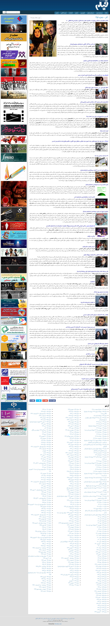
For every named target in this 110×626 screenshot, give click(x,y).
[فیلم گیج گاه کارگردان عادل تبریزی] (14, 140)
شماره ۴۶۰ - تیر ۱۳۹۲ (46, 409)
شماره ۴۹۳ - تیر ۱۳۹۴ (74, 519)
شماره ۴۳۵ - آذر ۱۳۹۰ (46, 461)
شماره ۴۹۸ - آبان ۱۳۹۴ (74, 508)
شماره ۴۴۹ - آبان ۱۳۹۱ (46, 432)
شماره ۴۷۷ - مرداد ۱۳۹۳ (74, 552)
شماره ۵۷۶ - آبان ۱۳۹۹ (102, 560)
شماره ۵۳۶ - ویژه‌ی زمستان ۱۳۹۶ (72, 430)
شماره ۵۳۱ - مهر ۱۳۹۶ (74, 440)
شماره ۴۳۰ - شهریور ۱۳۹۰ (45, 473)
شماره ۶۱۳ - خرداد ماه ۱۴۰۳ (101, 469)
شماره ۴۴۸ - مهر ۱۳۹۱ (46, 434)
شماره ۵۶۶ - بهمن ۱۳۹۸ (102, 573)
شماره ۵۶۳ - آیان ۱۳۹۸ (102, 579)
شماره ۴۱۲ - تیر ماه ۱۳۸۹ (46, 511)
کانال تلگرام (37, 618)
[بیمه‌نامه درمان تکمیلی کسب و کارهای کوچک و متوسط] (14, 19)
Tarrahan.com (58, 624)
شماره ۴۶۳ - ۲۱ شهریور (74, 581)
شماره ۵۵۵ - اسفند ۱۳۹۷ (101, 595)
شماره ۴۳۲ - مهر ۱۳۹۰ (46, 467)
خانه (106, 13)
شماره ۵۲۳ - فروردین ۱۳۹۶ (73, 457)
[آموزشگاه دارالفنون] (14, 286)
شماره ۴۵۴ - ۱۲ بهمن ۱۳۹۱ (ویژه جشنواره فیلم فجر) (40, 422)
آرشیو (76, 13)
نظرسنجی (53, 618)
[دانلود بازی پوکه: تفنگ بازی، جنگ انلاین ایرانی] (14, 63)
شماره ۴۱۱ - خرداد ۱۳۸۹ (46, 513)
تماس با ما (43, 618)
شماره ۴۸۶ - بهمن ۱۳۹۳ (74, 533)
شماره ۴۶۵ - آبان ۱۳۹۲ (74, 577)
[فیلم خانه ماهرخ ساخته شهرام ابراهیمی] (14, 130)
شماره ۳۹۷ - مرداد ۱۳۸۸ (46, 542)
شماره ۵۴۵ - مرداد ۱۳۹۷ (74, 411)
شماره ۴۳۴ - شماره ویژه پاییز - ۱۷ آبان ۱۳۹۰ (42, 463)
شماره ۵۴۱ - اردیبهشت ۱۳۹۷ (73, 420)
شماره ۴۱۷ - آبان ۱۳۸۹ (46, 500)
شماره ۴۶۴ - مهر (75, 579)
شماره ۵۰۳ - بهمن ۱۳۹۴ (74, 498)
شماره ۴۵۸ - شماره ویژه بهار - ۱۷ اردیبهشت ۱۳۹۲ (41, 413)
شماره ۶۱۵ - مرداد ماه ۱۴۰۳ (101, 465)
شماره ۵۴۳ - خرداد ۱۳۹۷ (74, 416)
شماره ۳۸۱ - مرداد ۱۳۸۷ (46, 579)
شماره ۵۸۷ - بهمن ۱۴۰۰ (102, 537)
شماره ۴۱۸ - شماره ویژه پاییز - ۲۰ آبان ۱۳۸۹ (42, 498)
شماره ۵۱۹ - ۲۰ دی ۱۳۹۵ (74, 465)
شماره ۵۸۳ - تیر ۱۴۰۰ (102, 546)
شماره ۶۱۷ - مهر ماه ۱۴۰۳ (101, 461)
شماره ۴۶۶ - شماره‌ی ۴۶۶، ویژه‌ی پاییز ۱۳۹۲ (70, 575)
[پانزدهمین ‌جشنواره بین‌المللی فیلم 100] (14, 28)
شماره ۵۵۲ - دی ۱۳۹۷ (102, 601)
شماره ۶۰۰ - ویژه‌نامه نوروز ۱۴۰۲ (100, 508)
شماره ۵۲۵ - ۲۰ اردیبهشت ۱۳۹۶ (72, 453)
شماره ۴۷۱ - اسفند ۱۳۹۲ (74, 564)
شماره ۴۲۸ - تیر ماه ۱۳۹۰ (46, 477)
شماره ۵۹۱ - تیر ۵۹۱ (102, 529)
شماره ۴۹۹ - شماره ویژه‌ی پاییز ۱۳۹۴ (71, 506)
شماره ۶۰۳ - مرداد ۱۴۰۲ (102, 502)
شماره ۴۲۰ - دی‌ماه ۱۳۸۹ (46, 494)
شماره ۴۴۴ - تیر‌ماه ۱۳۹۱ (46, 442)
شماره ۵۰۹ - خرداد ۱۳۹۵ (74, 486)
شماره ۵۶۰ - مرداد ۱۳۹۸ (102, 585)
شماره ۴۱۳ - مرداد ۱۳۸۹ (46, 508)
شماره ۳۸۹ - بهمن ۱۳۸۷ (46, 560)
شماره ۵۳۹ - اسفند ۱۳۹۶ (74, 424)
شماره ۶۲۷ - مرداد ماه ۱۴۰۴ (101, 432)
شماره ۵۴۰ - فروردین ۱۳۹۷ (73, 422)
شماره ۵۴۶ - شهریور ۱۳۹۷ (73, 409)
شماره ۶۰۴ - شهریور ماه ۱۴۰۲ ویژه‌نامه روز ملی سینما (96, 500)
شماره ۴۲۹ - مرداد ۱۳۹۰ (46, 475)
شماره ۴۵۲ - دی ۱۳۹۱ (46, 426)
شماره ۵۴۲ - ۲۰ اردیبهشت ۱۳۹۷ (72, 418)
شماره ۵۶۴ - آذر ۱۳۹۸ (102, 577)
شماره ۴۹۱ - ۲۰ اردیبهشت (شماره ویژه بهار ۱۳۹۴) (69, 523)
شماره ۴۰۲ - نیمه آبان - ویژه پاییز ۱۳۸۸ (43, 531)
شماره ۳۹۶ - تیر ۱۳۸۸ (46, 544)
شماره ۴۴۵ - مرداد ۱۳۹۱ (46, 440)
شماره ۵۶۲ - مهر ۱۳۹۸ (102, 581)
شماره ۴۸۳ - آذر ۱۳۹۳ (74, 539)
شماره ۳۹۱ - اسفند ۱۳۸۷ (46, 554)
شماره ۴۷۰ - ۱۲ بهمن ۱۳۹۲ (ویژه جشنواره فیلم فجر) (68, 566)
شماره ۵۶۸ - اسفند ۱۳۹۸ (101, 568)
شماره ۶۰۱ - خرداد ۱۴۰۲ (102, 506)
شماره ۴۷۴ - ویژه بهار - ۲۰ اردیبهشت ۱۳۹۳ (70, 558)
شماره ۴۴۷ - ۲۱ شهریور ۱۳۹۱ (45, 436)
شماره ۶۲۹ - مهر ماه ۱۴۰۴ (101, 428)
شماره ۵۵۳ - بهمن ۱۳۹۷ (102, 599)
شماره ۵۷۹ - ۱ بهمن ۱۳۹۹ (101, 554)
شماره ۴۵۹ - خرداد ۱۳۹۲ (46, 411)
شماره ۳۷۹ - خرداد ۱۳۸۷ (46, 583)
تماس (57, 13)
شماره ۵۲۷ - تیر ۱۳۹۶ (74, 449)
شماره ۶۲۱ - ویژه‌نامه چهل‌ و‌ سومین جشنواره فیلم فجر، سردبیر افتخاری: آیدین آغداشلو (95, 450)
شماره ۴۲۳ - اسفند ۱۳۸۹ (46, 488)
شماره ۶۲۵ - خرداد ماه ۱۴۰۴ (101, 436)
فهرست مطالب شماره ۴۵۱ (35, 18)
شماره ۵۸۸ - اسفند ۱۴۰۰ (102, 535)
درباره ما (48, 618)
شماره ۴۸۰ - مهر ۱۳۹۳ (74, 546)
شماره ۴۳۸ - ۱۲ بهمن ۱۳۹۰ (45, 455)
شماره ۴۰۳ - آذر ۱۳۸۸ (46, 529)
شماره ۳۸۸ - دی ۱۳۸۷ (46, 562)
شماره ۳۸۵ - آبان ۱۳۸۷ (46, 568)
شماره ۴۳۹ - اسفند (47, 453)
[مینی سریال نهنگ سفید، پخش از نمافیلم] (14, 72)
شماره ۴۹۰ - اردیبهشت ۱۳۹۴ (73, 525)
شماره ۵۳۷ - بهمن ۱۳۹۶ (74, 428)
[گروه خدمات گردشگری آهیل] (14, 235)
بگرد (4, 12)
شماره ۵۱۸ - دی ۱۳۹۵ (74, 467)
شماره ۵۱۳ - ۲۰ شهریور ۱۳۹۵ (73, 477)
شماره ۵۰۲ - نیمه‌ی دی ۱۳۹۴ (73, 500)
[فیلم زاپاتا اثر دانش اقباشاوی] (14, 194)
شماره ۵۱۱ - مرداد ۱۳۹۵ (74, 482)
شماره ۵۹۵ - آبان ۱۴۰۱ (102, 521)
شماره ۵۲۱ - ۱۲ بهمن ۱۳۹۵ (73, 461)
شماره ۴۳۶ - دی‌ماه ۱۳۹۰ (46, 459)
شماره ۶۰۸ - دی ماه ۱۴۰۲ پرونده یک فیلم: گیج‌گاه (96, 486)
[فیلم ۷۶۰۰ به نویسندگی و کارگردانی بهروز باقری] (14, 94)
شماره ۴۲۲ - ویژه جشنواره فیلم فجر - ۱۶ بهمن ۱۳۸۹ (40, 490)
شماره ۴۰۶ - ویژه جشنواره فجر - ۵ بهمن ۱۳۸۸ (41, 523)
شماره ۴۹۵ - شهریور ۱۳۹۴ (73, 515)
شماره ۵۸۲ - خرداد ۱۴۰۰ (102, 548)
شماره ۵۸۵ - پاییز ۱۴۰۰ (102, 542)
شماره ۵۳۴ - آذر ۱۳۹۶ (74, 434)
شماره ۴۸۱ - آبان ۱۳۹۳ (74, 544)
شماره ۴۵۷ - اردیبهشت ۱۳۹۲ (45, 416)
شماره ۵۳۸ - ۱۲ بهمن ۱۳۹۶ (73, 426)
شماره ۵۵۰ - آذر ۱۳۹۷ (102, 606)
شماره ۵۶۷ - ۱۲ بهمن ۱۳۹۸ (101, 570)
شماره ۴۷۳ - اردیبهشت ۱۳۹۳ (73, 560)
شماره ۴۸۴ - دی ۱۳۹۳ (74, 537)
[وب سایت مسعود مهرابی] (14, 171)
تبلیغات (58, 618)
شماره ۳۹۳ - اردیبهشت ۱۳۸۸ (45, 550)
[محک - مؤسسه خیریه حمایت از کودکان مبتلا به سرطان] (14, 46)
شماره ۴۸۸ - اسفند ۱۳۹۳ (74, 529)
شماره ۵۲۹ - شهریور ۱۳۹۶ (73, 444)
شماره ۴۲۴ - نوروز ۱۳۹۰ (46, 486)
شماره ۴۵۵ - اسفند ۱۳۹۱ (46, 420)
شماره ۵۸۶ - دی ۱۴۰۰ (102, 539)
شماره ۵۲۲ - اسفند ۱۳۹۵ (74, 459)
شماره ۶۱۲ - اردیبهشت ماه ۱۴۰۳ (100, 471)
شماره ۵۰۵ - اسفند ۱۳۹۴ (74, 494)
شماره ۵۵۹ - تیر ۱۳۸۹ (102, 587)
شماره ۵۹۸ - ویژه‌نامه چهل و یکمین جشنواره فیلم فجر (95, 515)
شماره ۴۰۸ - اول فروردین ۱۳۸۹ (45, 519)
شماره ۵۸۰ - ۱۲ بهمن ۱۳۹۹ (101, 552)
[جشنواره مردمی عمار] (14, 244)
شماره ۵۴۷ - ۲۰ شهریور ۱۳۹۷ (100, 612)
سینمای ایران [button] (99, 13)
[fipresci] (14, 157)
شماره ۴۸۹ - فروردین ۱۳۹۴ (73, 527)
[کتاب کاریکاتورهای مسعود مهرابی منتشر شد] (14, 83)
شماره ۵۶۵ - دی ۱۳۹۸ (102, 575)
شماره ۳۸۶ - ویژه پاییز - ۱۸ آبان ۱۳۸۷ (43, 566)
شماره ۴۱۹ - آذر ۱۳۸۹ (46, 496)
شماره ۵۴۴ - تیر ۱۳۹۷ (74, 413)
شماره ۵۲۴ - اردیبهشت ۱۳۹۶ (73, 455)
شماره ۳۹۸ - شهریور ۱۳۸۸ (45, 539)
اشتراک (70, 13)
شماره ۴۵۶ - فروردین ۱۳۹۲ (45, 418)
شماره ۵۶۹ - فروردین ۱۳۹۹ (101, 566)
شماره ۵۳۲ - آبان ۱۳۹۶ (74, 438)
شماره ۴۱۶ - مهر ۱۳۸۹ (46, 502)
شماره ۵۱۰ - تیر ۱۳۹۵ (74, 484)
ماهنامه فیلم (51, 620)
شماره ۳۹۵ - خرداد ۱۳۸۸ (46, 546)
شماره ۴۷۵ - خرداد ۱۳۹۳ (74, 556)
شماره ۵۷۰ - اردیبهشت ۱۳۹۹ (101, 564)
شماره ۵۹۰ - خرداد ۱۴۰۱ (102, 531)
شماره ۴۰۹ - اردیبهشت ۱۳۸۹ (45, 517)
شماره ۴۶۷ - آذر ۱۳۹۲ (74, 573)
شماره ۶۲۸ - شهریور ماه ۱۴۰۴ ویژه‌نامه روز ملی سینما (96, 430)
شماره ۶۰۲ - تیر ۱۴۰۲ (102, 504)
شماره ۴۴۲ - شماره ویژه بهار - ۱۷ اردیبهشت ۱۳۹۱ (41, 447)
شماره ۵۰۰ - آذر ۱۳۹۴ (74, 504)
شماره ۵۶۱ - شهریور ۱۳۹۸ (101, 583)
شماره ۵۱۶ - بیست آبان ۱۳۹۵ (73, 471)
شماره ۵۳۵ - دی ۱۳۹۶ (74, 432)
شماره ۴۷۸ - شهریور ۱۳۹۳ (73, 550)
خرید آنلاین (63, 13)
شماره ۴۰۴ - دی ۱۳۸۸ (46, 527)
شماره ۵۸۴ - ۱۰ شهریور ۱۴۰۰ (101, 544)
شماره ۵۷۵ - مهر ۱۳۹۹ (102, 562)
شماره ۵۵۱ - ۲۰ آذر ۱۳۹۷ (101, 603)
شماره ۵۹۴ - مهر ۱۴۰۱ (102, 523)
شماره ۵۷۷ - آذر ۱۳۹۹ (102, 558)
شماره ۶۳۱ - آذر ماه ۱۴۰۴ (101, 424)
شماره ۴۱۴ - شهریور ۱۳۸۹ (45, 506)
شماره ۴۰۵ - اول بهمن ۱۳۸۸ (45, 525)
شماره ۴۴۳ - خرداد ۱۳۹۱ (46, 444)
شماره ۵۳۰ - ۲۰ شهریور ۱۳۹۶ (73, 442)
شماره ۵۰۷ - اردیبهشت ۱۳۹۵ (73, 490)
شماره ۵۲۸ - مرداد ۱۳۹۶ (74, 447)
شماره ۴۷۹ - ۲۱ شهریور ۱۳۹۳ (73, 548)
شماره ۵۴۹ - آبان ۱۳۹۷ (102, 608)
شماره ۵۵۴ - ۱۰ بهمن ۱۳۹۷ (101, 597)
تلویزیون (83, 13)
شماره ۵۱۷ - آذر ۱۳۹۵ (74, 469)
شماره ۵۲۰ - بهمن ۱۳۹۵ (74, 463)
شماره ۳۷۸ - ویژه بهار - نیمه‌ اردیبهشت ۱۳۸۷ (41, 585)
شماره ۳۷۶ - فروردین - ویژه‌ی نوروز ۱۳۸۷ (42, 589)
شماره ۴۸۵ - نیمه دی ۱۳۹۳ (73, 535)
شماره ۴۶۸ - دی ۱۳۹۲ (74, 570)
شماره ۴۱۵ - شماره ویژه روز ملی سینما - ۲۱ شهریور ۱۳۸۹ (39, 504)
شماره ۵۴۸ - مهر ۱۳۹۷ (102, 610)
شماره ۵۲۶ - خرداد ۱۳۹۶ (74, 451)
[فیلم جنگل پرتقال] (14, 148)
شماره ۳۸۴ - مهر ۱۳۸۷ (46, 570)
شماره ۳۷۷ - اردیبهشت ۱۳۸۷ (45, 587)
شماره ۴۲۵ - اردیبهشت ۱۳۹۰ (45, 484)
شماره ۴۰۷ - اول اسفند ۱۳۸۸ (45, 521)
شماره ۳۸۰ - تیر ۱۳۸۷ (46, 581)
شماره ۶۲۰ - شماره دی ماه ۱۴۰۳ (100, 453)
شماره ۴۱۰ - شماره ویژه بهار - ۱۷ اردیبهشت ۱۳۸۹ (41, 515)
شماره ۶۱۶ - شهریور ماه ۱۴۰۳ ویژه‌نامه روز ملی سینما (96, 463)
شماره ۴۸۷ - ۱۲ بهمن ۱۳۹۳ (73, 531)
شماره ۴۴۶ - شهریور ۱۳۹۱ (45, 438)
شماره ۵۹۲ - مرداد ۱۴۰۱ (102, 527)
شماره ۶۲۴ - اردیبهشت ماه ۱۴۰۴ (100, 438)
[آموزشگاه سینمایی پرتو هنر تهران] (14, 214)
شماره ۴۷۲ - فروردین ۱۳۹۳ (73, 562)
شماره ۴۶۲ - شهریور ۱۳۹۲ (73, 583)
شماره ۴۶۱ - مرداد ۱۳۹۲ (74, 585)
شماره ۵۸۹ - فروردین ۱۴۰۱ (101, 533)
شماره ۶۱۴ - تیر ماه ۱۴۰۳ (101, 467)
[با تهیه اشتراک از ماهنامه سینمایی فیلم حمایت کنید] (14, 37)
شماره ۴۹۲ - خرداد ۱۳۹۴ (74, 521)
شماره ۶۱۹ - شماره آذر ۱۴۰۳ (101, 455)
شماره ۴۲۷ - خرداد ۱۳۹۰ (46, 480)
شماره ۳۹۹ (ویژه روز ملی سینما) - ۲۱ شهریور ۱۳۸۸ (40, 537)
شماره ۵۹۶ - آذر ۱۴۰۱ (102, 519)
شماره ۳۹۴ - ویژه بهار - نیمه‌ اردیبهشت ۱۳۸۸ (41, 548)
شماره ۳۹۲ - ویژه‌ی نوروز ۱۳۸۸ (44, 552)
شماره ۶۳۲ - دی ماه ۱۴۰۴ (101, 422)
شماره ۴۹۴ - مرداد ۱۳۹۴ (74, 517)
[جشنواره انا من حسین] (14, 278)
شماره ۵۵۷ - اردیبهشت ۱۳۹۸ (100, 591)
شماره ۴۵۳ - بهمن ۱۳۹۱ (46, 424)
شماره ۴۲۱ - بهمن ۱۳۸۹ (46, 492)
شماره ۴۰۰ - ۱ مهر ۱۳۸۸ (46, 535)
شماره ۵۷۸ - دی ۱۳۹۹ (102, 556)
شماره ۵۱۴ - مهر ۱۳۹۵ (74, 475)
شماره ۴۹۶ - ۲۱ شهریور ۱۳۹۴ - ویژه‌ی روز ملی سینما (68, 513)
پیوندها (66, 618)
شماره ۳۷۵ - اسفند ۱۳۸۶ (46, 591)
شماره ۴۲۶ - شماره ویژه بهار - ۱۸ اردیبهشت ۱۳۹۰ (41, 482)
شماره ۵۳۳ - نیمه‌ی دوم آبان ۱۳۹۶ (72, 436)
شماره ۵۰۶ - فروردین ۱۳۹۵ (73, 492)
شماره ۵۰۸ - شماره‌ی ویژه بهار (73, 488)
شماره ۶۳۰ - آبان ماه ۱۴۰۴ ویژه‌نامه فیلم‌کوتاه (97, 426)
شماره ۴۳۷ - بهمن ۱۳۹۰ (46, 457)
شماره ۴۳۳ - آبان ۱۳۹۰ (46, 465)
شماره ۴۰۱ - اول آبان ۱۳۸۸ (45, 533)
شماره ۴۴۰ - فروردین (47, 451)
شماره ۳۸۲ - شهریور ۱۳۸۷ (45, 577)
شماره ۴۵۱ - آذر (47, 428)
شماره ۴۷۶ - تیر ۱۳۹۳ (74, 554)
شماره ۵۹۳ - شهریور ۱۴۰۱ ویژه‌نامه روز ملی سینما (96, 525)
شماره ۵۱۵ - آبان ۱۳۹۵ (74, 473)
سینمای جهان (90, 13)
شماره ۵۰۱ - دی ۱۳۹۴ (74, 502)
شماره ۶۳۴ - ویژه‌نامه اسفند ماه (100, 416)
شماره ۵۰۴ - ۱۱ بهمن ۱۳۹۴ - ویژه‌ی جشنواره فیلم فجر (68, 496)
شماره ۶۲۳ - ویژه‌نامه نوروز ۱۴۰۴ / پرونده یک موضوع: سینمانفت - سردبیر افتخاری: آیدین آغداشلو (95, 441)
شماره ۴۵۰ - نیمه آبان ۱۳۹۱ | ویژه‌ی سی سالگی (41, 430)
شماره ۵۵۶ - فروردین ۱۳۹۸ (101, 593)
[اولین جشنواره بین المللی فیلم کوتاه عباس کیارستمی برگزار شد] (14, 112)
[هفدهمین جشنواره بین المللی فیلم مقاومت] (14, 226)
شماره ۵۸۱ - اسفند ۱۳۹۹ (102, 550)
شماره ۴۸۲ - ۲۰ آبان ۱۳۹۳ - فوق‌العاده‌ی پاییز (69, 542)
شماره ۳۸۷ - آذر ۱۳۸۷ (46, 564)
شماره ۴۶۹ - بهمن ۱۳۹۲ (74, 568)
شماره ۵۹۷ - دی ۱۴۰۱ (102, 517)
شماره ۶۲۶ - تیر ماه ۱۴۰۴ (101, 434)
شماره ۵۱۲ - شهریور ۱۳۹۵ (73, 480)
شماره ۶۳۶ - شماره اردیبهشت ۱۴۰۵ (99, 409)
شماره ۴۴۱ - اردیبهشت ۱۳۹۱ (45, 449)
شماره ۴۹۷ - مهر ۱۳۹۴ (74, 511)
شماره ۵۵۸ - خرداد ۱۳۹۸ (101, 589)
